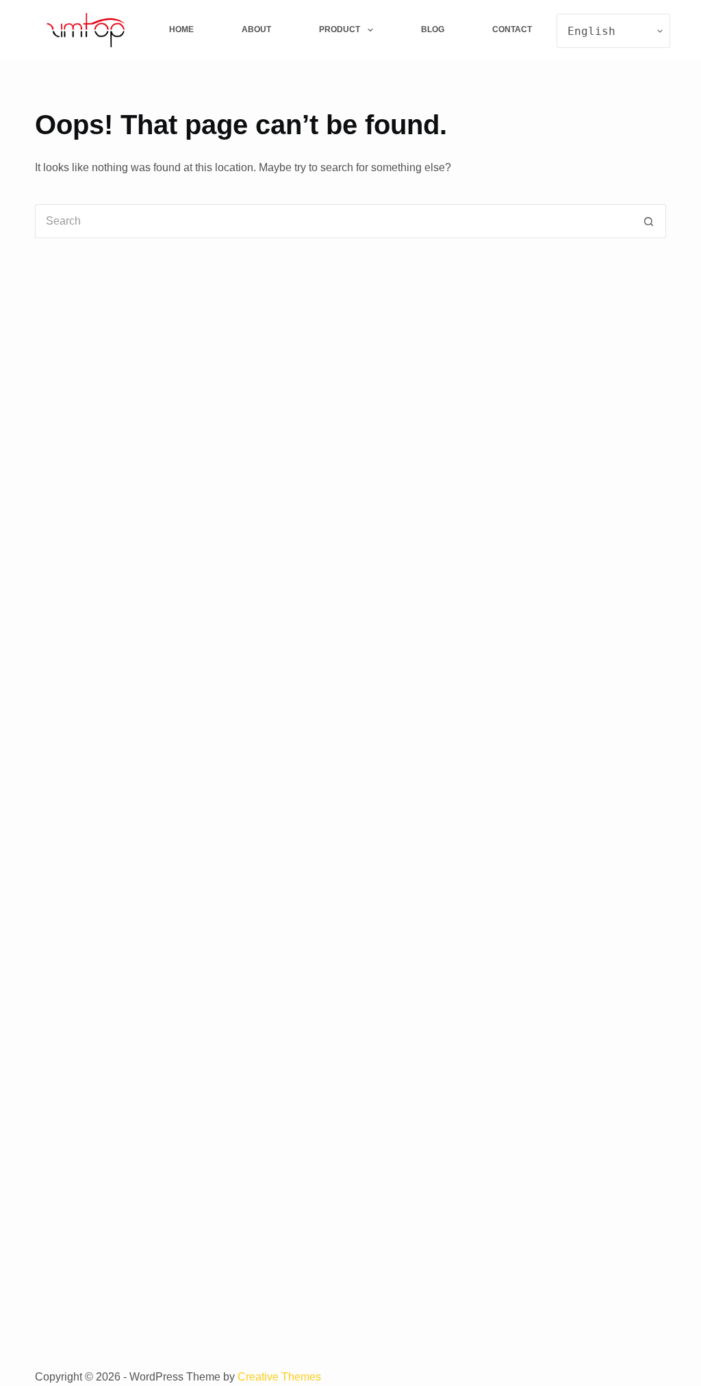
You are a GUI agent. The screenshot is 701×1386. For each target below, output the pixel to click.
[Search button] (649, 221)
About (256, 29)
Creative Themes (279, 1377)
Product (339, 29)
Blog (432, 29)
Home (181, 29)
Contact (512, 29)
